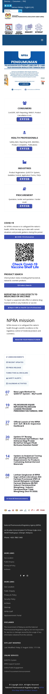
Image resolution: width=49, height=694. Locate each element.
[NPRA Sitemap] (39, 29)
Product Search (25, 285)
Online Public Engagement (13, 668)
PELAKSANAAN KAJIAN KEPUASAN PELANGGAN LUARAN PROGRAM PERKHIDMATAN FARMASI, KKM (28, 407)
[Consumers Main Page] (24, 119)
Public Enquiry (9, 562)
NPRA (41, 687)
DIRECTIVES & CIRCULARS (17, 373)
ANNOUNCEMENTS (16, 357)
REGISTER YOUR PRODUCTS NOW (27, 340)
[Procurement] (24, 206)
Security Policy (9, 599)
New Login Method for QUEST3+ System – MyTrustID (28, 392)
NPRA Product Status (28, 690)
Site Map (15, 690)
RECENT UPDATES (15, 362)
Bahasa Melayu (18, 7)
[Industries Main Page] (24, 179)
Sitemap (7, 607)
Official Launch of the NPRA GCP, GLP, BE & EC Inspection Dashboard (27, 423)
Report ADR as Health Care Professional (25, 308)
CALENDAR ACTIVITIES (17, 383)
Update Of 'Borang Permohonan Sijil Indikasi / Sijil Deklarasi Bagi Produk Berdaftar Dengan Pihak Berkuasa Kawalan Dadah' (28, 440)
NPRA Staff (8, 611)
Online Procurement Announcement (17, 671)
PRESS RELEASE (14, 367)
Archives (7, 569)
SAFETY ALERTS (14, 378)
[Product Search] (9, 29)
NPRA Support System (12, 664)
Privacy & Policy (9, 565)
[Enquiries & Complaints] (29, 29)
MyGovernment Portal (12, 615)
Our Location (8, 558)
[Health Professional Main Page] (24, 148)
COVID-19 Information (25, 237)
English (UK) (29, 7)
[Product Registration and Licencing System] (19, 29)
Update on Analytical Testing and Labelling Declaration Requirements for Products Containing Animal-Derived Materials (28, 460)
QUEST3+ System (10, 660)
